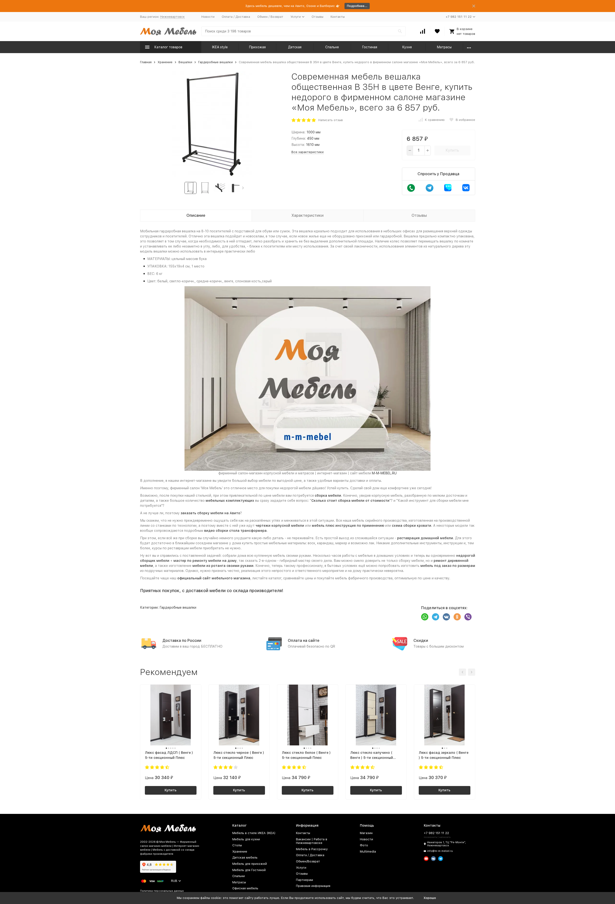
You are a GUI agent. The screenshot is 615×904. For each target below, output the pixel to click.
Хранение (165, 62)
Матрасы (444, 47)
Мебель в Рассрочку (312, 849)
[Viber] (468, 616)
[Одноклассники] (457, 616)
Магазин (366, 833)
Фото (364, 845)
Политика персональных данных (162, 890)
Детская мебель (245, 857)
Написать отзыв (330, 120)
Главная (146, 62)
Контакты (338, 17)
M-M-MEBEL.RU (384, 473)
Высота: (298, 145)
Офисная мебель (245, 888)
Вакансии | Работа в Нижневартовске (311, 841)
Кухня (407, 47)
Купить (452, 150)
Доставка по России (181, 640)
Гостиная (369, 47)
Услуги (301, 867)
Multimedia (368, 851)
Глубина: (298, 138)
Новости (208, 17)
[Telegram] (435, 616)
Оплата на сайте (304, 640)
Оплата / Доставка (236, 17)
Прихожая (257, 47)
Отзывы (317, 17)
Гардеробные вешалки (215, 62)
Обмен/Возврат (308, 861)
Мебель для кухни (246, 839)
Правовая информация (313, 886)
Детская (294, 47)
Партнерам (304, 880)
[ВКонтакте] (446, 616)
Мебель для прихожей (249, 864)
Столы (237, 845)
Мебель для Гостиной (249, 870)
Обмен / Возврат (270, 17)
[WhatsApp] (424, 616)
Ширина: (298, 132)
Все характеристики (307, 152)
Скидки (420, 640)
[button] (243, 188)
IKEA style (220, 47)
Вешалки (185, 62)
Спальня (332, 47)
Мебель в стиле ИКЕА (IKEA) (254, 833)
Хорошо (430, 898)
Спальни (238, 876)
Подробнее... (357, 6)
